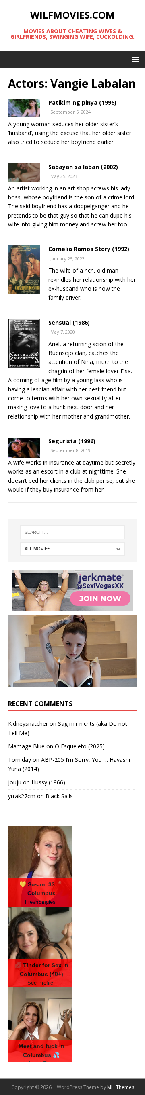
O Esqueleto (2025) (80, 746)
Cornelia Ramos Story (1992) (88, 249)
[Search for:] (72, 532)
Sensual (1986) (69, 322)
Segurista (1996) (71, 441)
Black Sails (59, 796)
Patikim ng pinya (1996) (82, 102)
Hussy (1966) (48, 782)
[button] (134, 59)
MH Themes (120, 1087)
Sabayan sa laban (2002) (83, 167)
